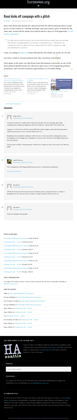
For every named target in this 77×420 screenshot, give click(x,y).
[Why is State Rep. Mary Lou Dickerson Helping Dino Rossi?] (15, 86)
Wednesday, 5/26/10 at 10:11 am (23, 187)
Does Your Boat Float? (14, 171)
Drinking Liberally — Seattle (13, 242)
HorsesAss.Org (38, 2)
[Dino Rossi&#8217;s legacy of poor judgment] (61, 84)
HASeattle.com (47, 350)
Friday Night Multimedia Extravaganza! (16, 238)
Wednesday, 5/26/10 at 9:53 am (22, 162)
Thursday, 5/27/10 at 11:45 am (22, 209)
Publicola (24, 53)
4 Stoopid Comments (13, 104)
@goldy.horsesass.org (11, 284)
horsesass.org (54, 347)
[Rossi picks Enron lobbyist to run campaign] (39, 86)
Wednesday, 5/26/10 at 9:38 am (22, 118)
